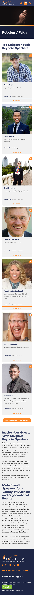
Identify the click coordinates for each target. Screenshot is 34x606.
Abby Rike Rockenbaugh (13, 291)
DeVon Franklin (10, 136)
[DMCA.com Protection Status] (7, 586)
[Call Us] (30, 3)
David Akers (9, 85)
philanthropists (13, 520)
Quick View (17, 100)
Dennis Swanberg (11, 344)
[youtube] (18, 565)
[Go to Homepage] (8, 3)
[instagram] (6, 565)
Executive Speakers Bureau (11, 537)
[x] (10, 565)
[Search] (21, 3)
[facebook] (2, 565)
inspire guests (9, 445)
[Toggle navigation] (25, 3)
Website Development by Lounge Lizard (12, 590)
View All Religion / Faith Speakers (17, 420)
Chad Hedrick (9, 188)
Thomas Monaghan (11, 239)
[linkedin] (14, 565)
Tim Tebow (8, 396)
